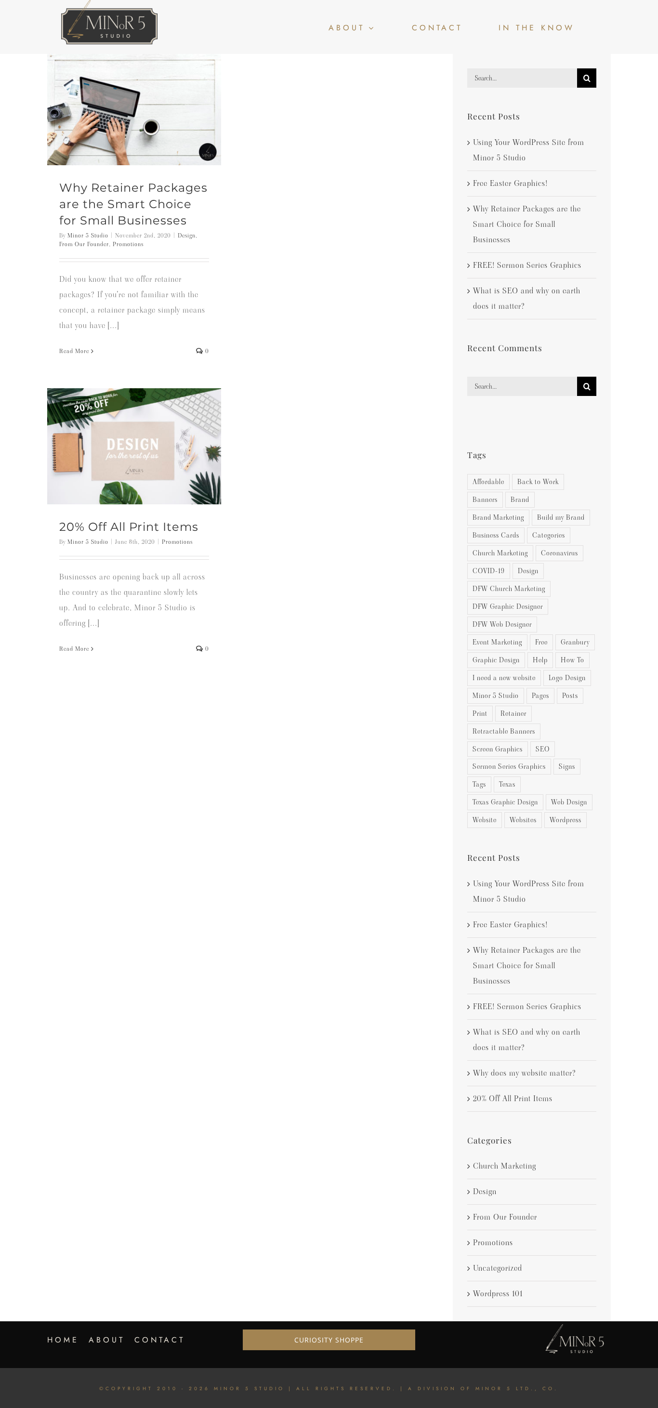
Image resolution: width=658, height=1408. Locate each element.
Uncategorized (497, 1268)
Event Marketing (497, 642)
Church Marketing (500, 553)
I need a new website (504, 678)
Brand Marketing (498, 517)
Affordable (488, 482)
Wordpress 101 (498, 1293)
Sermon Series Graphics (509, 766)
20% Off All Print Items (128, 527)
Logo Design (567, 678)
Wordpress (565, 820)
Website (485, 820)
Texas (507, 784)
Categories (548, 535)
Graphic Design (496, 660)
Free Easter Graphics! (510, 183)
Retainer (513, 713)
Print (480, 713)
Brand (520, 499)
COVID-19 (489, 571)
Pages (540, 695)
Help (540, 660)
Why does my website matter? (524, 1073)
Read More (74, 351)
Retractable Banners (504, 731)
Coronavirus (559, 553)
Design (187, 235)
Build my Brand (561, 517)
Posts (570, 695)
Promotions (128, 244)
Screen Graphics (498, 749)
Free (541, 642)
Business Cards (496, 535)
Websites (523, 820)
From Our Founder (84, 244)
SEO (543, 749)
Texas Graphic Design (505, 802)
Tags (479, 784)
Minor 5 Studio (87, 235)
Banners (485, 499)
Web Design (569, 802)
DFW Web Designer (502, 624)
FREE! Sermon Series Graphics (527, 265)
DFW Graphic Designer (508, 606)
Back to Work (538, 482)
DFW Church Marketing (509, 588)
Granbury (575, 642)
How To (572, 660)
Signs (567, 766)
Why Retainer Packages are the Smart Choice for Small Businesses (133, 204)
